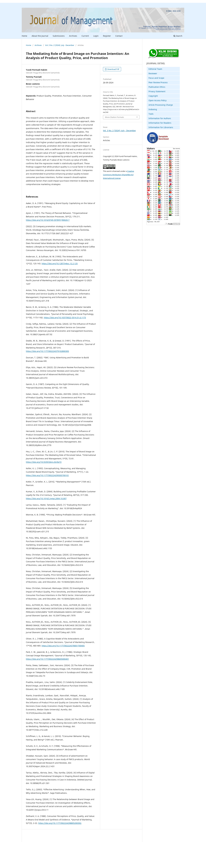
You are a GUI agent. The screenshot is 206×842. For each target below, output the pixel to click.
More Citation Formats (114, 117)
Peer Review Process (158, 82)
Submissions (59, 36)
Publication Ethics (157, 87)
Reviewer (153, 73)
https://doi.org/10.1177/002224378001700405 (63, 645)
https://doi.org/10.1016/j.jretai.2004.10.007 (46, 498)
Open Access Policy (157, 100)
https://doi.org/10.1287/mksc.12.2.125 (60, 263)
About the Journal (40, 36)
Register (107, 36)
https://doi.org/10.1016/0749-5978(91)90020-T (48, 220)
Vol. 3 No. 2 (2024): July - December (59, 45)
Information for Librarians (161, 127)
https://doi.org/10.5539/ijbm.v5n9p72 (44, 462)
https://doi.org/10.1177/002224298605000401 (47, 659)
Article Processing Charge (161, 105)
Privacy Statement (157, 91)
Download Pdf (113, 69)
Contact (118, 36)
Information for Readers (160, 122)
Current (85, 36)
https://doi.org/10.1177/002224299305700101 (47, 475)
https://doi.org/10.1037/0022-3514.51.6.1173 (65, 317)
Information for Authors (160, 118)
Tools (151, 114)
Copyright (153, 96)
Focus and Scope (156, 78)
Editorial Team (155, 69)
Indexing (153, 109)
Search (178, 36)
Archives (73, 36)
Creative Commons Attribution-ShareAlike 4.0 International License (118, 174)
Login (96, 36)
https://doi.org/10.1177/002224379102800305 (47, 351)
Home (24, 36)
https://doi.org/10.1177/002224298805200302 (59, 823)
